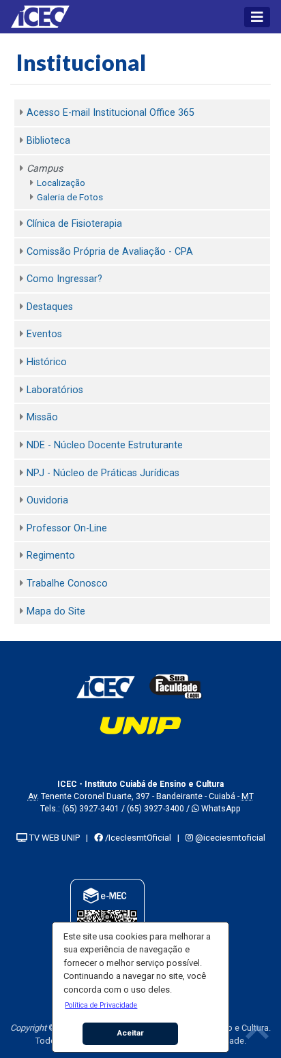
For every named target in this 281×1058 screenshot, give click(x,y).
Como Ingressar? (64, 279)
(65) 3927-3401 (90, 808)
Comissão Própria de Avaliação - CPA (110, 252)
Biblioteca (48, 140)
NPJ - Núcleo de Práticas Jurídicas (103, 473)
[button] (101, 1005)
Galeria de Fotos (70, 196)
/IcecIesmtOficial (137, 838)
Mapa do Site (56, 611)
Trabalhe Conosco (67, 583)
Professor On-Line (67, 528)
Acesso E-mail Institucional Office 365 (110, 113)
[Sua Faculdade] (176, 686)
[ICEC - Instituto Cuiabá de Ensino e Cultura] (106, 686)
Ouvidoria (47, 500)
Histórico (47, 362)
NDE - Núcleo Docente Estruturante (105, 445)
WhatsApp (220, 808)
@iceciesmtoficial (229, 838)
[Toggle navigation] (257, 17)
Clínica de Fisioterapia (74, 224)
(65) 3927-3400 (155, 808)
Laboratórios (55, 390)
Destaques (50, 307)
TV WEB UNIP (53, 838)
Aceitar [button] (130, 1033)
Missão (42, 417)
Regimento (51, 555)
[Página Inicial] (45, 16)
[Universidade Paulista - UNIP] (140, 724)
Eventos (44, 334)
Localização (61, 182)
